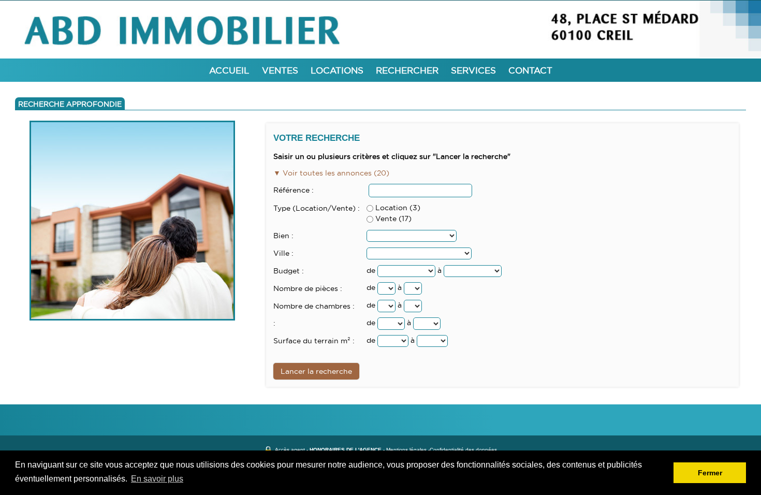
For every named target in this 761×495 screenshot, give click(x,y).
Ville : (283, 253)
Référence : (293, 190)
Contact (530, 70)
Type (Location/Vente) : (316, 208)
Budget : (288, 270)
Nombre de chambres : (314, 306)
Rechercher (407, 70)
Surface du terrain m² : (314, 340)
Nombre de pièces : (307, 288)
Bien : (283, 235)
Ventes (280, 70)
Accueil (229, 70)
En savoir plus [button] (157, 478)
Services (473, 70)
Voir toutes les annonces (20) (335, 173)
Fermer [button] (710, 473)
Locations (337, 70)
